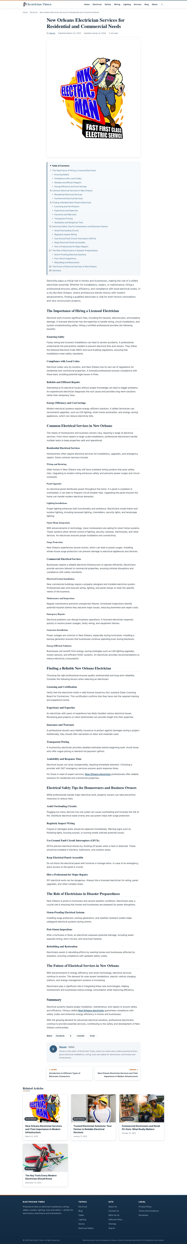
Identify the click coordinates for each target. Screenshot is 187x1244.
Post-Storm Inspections (65, 258)
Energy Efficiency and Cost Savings (70, 186)
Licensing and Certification (66, 206)
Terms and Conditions (149, 1211)
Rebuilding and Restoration (66, 262)
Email (92, 1036)
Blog (147, 4)
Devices (137, 4)
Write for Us (114, 1215)
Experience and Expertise (66, 210)
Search (112, 1228)
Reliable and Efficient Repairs (67, 182)
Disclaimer (143, 1215)
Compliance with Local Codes (68, 178)
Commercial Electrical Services (68, 198)
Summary (56, 270)
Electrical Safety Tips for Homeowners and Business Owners (80, 226)
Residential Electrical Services (68, 194)
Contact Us (114, 1211)
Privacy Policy (145, 1206)
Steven (52, 33)
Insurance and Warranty (65, 214)
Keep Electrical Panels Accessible (69, 242)
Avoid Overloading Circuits (66, 230)
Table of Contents (60, 166)
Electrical (97, 4)
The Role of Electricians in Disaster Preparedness (75, 250)
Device (81, 1224)
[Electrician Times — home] (37, 4)
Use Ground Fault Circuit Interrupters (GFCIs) (75, 238)
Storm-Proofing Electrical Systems (70, 254)
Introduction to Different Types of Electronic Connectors (64, 1073)
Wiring (117, 4)
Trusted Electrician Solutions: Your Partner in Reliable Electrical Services (93, 1129)
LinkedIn (80, 1036)
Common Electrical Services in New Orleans (72, 190)
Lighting (127, 4)
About (154, 4)
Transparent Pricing (63, 218)
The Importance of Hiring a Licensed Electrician (74, 170)
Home (87, 4)
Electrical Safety (86, 1228)
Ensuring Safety (61, 174)
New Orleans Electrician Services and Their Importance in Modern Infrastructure (118, 1073)
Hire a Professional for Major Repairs (71, 246)
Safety (108, 4)
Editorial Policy (115, 1219)
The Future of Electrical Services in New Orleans (74, 266)
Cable (81, 1215)
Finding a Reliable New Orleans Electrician (71, 202)
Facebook (60, 1036)
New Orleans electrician (98, 774)
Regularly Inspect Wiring (65, 234)
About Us (113, 1206)
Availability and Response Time (68, 222)
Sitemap (112, 1224)
